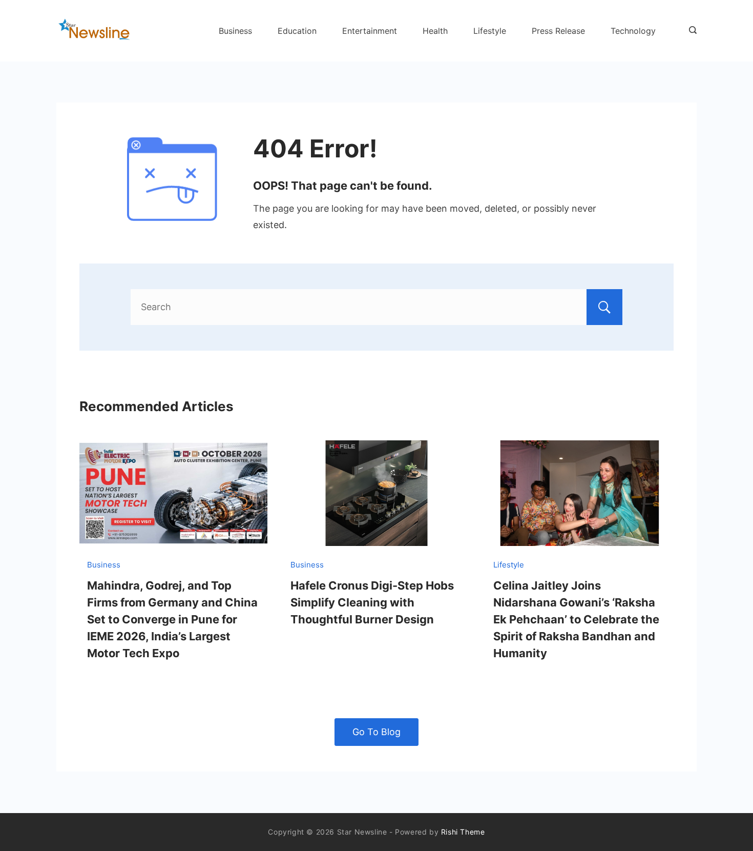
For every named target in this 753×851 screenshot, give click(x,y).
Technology (633, 31)
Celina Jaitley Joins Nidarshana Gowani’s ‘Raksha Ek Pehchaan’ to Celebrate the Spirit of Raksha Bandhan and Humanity (576, 619)
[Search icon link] (690, 30)
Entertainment (369, 31)
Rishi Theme (463, 831)
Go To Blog (376, 731)
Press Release (558, 31)
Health (435, 31)
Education (297, 31)
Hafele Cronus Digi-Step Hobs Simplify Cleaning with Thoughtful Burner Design (372, 602)
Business (235, 31)
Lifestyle (489, 31)
